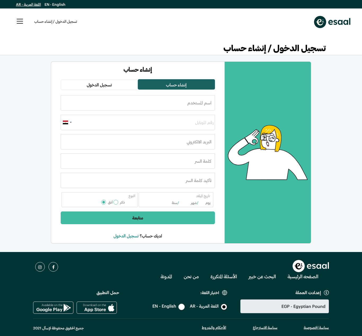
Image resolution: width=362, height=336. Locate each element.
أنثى (110, 202)
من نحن (191, 276)
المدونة (166, 276)
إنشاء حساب (176, 84)
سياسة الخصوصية (316, 327)
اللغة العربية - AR (28, 4)
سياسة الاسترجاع (265, 327)
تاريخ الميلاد (203, 196)
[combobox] (67, 122)
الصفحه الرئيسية (303, 276)
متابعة (137, 217)
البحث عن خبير (262, 276)
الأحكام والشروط (214, 327)
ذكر (122, 202)
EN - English (55, 4)
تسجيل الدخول (99, 84)
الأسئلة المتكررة (223, 276)
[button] (20, 24)
